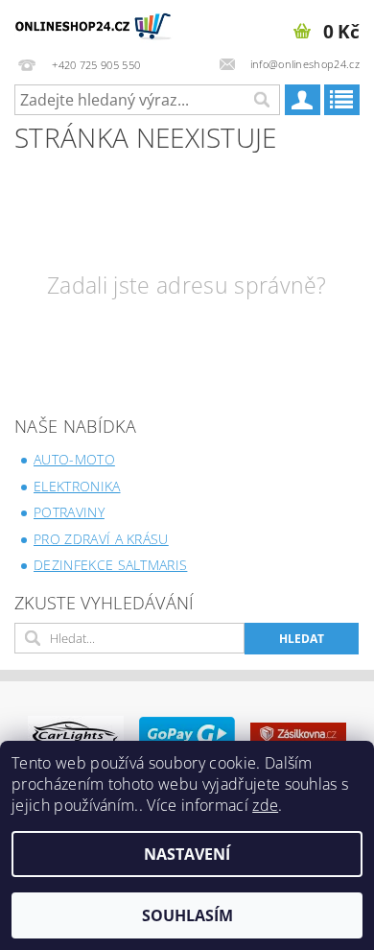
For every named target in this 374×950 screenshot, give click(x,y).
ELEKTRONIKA (77, 486)
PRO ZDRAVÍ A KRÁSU (101, 539)
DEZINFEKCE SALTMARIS (110, 565)
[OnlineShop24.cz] (93, 25)
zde (265, 805)
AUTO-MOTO (74, 459)
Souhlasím (187, 915)
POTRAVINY (69, 512)
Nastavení (187, 854)
